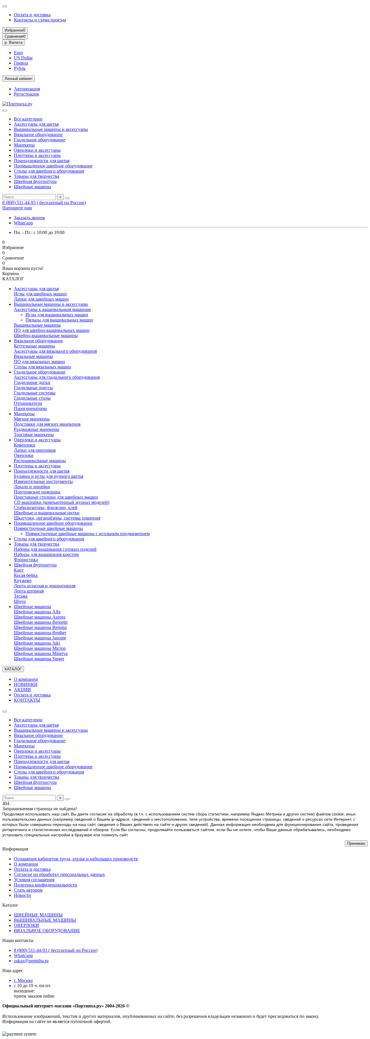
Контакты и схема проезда (40, 19)
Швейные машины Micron (40, 648)
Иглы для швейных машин (40, 293)
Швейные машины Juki (37, 643)
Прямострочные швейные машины (48, 528)
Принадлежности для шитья (41, 160)
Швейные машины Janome (40, 637)
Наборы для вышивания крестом (46, 554)
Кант (19, 570)
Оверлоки (24, 455)
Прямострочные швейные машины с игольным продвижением (87, 533)
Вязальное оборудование (38, 134)
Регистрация (26, 94)
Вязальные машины (33, 356)
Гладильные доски (32, 382)
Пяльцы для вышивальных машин (59, 319)
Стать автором (28, 890)
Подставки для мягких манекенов (47, 424)
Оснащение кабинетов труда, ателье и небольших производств (76, 858)
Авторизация (27, 88)
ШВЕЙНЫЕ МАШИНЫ (38, 914)
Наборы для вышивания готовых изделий (55, 549)
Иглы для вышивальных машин (56, 314)
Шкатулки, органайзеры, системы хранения (57, 517)
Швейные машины (32, 186)
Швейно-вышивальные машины (46, 335)
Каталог (10, 905)
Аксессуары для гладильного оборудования (57, 377)
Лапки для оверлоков (35, 450)
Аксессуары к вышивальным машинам (52, 309)
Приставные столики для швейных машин (56, 497)
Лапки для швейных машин (41, 299)
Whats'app (23, 222)
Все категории (28, 118)
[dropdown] (4, 6)
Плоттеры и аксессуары (37, 155)
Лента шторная (29, 590)
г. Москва (23, 980)
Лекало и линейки (32, 486)
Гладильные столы (32, 398)
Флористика (26, 559)
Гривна (21, 63)
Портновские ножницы (37, 491)
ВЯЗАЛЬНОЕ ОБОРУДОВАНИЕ (47, 930)
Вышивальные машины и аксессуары (51, 129)
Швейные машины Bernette (41, 622)
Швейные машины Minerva (41, 653)
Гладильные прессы (33, 387)
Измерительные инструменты (43, 481)
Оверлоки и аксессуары (37, 150)
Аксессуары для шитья (36, 124)
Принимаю (356, 843)
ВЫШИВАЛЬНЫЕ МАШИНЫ (45, 920)
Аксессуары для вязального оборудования (55, 351)
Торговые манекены (34, 434)
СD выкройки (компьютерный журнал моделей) (61, 502)
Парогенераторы (30, 408)
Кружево (23, 580)
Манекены (24, 144)
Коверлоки (24, 444)
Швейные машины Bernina (40, 627)
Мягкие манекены (32, 418)
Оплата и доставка (32, 14)
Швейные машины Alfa (37, 611)
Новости (22, 895)
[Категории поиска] (4, 110)
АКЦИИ (22, 689)
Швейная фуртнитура (35, 181)
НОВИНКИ (26, 684)
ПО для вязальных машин (39, 361)
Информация (15, 848)
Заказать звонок (29, 217)
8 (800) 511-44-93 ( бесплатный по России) (44, 202)
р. (14, 42)
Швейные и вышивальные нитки (46, 512)
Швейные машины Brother (40, 632)
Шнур (20, 601)
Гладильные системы (35, 392)
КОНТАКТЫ (27, 700)
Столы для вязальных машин (42, 366)
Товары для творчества (36, 176)
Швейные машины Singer (39, 658)
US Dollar (23, 57)
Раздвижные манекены (36, 429)
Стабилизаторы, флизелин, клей (45, 507)
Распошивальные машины (40, 460)
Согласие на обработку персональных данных (59, 874)
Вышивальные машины (37, 325)
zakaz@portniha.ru (31, 960)
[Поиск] (67, 198)
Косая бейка (26, 575)
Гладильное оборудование (39, 139)
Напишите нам (17, 207)
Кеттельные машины (34, 345)
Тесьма (20, 596)
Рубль (19, 68)
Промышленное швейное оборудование (53, 165)
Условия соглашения (34, 879)
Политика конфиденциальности (45, 884)
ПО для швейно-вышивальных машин (52, 330)
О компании (26, 679)
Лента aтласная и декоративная (44, 585)
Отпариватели (28, 403)
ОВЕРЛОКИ (26, 925)
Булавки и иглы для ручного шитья (48, 476)
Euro (18, 52)
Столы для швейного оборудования (49, 171)
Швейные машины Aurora (39, 616)
